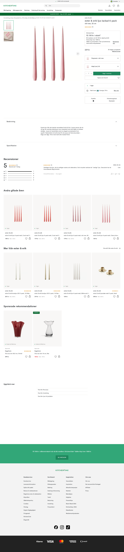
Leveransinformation (29, 484)
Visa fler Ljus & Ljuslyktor (45, 396)
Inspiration (117, 10)
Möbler (50, 494)
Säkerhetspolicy (28, 500)
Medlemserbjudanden (72, 513)
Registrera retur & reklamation (32, 494)
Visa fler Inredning (43, 393)
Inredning (50, 10)
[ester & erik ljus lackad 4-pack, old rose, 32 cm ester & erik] (49, 53)
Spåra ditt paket (28, 487)
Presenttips (69, 500)
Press (87, 490)
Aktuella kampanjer (71, 487)
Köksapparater (17, 10)
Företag (26, 507)
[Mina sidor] (109, 6)
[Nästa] (78, 53)
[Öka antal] (91, 73)
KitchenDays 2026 (71, 507)
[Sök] (46, 5)
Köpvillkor (27, 497)
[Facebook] (56, 527)
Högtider (68, 497)
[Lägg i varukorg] (30, 238)
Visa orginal (58, 173)
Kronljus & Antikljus (29, 18)
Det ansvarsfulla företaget (92, 484)
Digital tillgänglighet (29, 510)
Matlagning (7, 10)
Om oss (87, 481)
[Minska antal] (86, 73)
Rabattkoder (69, 510)
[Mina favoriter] (114, 6)
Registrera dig (116, 42)
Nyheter (100, 10)
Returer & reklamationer (31, 490)
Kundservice (27, 481)
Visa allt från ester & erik (110, 248)
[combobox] (115, 1)
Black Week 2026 (71, 503)
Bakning (26, 10)
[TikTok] (68, 527)
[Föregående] (20, 53)
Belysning (50, 500)
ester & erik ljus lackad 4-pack (45, 18)
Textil (49, 497)
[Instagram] (62, 527)
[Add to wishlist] (26, 238)
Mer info (116, 90)
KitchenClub (27, 516)
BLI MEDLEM (62, 457)
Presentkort (51, 507)
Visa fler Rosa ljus (43, 389)
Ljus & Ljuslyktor (16, 18)
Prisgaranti (27, 513)
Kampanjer (58, 10)
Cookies (26, 503)
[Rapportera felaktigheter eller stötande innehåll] (119, 173)
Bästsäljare (69, 494)
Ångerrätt (26, 520)
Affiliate (87, 487)
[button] (89, 27)
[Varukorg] (118, 6)
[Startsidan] (10, 5)
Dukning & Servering (38, 10)
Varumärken (108, 10)
